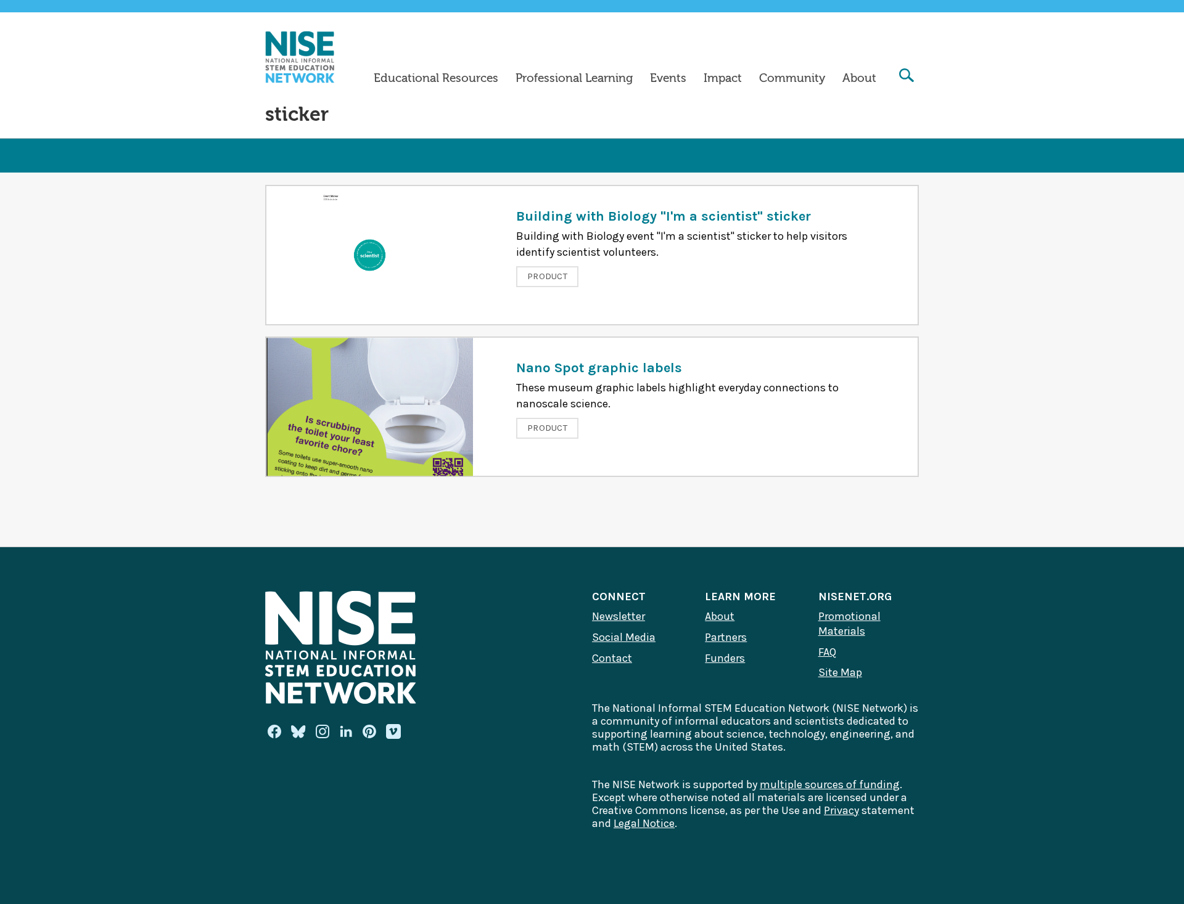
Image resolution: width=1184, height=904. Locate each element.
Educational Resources (436, 78)
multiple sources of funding (830, 784)
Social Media (624, 637)
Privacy (841, 810)
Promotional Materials (849, 623)
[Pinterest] (369, 731)
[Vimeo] (393, 732)
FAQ (827, 652)
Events (668, 78)
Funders (725, 658)
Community (792, 78)
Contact (612, 658)
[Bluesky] (298, 731)
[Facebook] (274, 731)
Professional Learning (574, 78)
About (859, 78)
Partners (726, 637)
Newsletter (618, 616)
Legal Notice (644, 823)
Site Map (840, 672)
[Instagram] (322, 731)
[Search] (906, 77)
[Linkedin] (346, 731)
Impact (723, 78)
